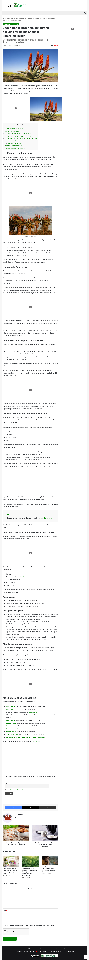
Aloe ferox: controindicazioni (13, 145)
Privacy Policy (24, 948)
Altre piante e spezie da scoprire (15, 148)
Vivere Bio (67, 13)
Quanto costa (12, 141)
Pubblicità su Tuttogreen (62, 948)
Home (5, 18)
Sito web (34, 918)
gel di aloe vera (46, 518)
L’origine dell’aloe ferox (12, 131)
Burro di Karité (11, 723)
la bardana (33, 712)
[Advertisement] (16, 108)
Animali (10, 13)
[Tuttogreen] (17, 5)
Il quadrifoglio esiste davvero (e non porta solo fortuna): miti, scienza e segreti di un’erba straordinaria (29, 872)
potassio (22, 577)
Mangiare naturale (49, 13)
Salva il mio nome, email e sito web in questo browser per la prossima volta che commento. (29, 925)
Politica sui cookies (34, 948)
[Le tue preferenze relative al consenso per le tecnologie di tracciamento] (86, 957)
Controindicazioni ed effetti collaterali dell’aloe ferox (21, 138)
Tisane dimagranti (12, 734)
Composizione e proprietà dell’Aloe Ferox (18, 133)
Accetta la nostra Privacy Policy (16, 790)
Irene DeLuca (7, 45)
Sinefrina (9, 726)
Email (7, 783)
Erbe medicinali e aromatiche (26, 18)
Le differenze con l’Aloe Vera (14, 128)
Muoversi (60, 13)
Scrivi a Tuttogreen (50, 948)
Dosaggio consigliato (14, 143)
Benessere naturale (22, 13)
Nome (5, 910)
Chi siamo (42, 948)
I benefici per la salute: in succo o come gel (18, 136)
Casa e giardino (35, 13)
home (5, 13)
